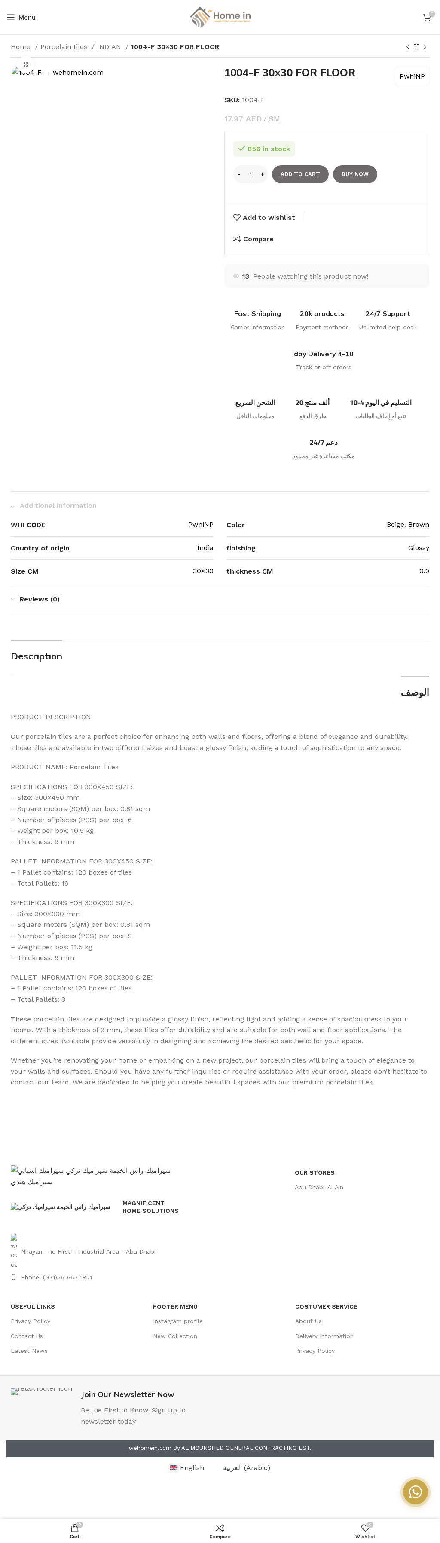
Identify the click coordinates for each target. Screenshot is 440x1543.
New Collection (175, 1336)
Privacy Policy (30, 1321)
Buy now (355, 174)
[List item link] (97, 1252)
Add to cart (300, 174)
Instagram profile (178, 1321)
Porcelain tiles (64, 47)
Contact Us (27, 1336)
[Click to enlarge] (25, 64)
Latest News (29, 1350)
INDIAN (110, 47)
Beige (395, 524)
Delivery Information (324, 1336)
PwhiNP (412, 76)
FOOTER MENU (175, 1306)
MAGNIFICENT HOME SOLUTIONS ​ (151, 1207)
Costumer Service (326, 1306)
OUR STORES (315, 1172)
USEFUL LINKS (33, 1306)
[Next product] (425, 47)
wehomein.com (150, 1448)
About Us (308, 1321)
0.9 (424, 571)
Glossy (418, 548)
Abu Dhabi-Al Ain (319, 1187)
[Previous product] (407, 47)
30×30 (203, 571)
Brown (418, 524)
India (205, 548)
